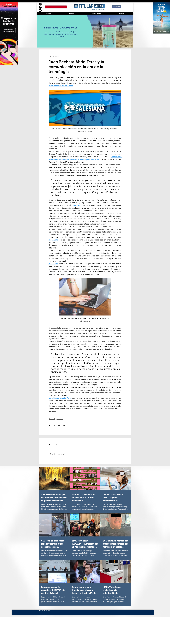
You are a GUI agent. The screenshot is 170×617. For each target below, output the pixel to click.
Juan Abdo (59, 419)
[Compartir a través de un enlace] (64, 425)
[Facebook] (40, 7)
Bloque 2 (52, 419)
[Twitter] (40, 4)
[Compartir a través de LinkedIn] (59, 425)
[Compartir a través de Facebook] (49, 425)
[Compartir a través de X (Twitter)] (54, 425)
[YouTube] (40, 10)
